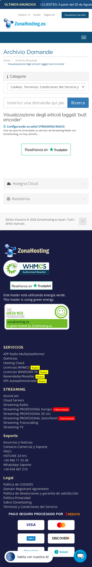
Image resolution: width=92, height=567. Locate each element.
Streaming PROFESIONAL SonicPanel (38, 418)
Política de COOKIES (18, 484)
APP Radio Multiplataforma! (23, 354)
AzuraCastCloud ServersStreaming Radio (15, 400)
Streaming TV (13, 427)
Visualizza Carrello (75, 15)
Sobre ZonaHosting (17, 502)
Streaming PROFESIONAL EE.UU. (27, 413)
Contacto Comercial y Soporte (25, 447)
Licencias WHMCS (21, 367)
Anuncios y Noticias (18, 442)
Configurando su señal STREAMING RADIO (35, 126)
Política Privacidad (17, 498)
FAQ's (7, 451)
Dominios (10, 358)
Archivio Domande (26, 60)
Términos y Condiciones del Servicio (30, 507)
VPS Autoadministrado (24, 381)
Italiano (23, 14)
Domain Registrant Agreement (26, 489)
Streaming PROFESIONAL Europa (35, 409)
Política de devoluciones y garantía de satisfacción (40, 493)
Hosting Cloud (13, 363)
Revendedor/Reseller (23, 376)
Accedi (37, 14)
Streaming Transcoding (20, 422)
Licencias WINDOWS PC (25, 372)
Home (6, 60)
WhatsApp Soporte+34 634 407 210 (17, 467)
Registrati (49, 14)
